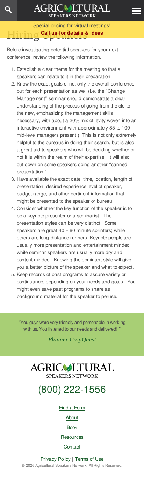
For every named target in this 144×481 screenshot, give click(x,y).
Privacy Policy (56, 459)
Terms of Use (89, 459)
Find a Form (72, 408)
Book (72, 427)
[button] (136, 10)
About (72, 417)
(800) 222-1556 (72, 390)
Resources (72, 437)
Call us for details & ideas (72, 33)
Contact (72, 447)
